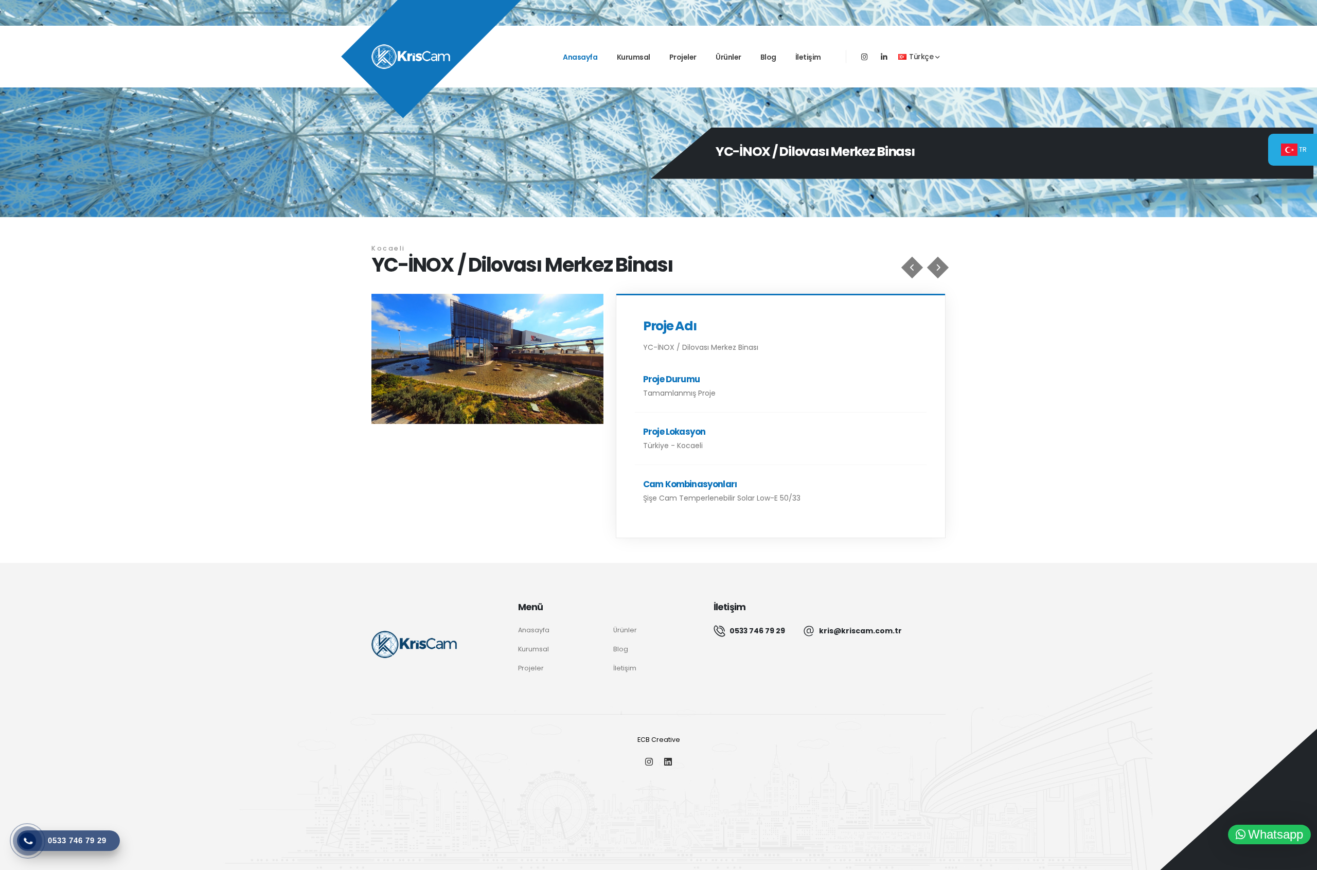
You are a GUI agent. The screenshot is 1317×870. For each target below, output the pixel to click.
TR (1302, 149)
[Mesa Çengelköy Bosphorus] (938, 267)
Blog (768, 57)
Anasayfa (580, 57)
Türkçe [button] (921, 56)
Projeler (683, 57)
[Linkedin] (884, 57)
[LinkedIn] (668, 762)
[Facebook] (864, 57)
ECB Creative (658, 739)
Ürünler (728, 57)
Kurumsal (633, 57)
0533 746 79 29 (757, 631)
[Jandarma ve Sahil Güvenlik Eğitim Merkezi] (912, 267)
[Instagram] (648, 762)
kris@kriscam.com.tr (860, 631)
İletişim (808, 57)
